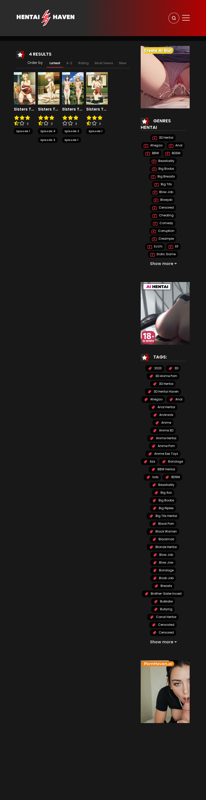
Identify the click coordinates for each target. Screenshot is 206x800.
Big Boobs (166, 168)
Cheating (166, 215)
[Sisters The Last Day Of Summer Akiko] (24, 88)
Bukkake (166, 601)
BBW (155, 153)
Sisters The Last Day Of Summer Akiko (24, 109)
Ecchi (157, 246)
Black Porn (166, 523)
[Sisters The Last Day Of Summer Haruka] (97, 88)
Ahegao (156, 145)
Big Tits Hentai (166, 516)
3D (176, 368)
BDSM (175, 153)
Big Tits (166, 184)
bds (155, 477)
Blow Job (166, 192)
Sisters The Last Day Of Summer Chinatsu (49, 109)
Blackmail (166, 539)
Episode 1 (23, 131)
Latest (54, 63)
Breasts (166, 586)
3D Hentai (165, 137)
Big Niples (166, 508)
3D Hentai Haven (166, 391)
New (122, 63)
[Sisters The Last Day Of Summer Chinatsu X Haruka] (73, 88)
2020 (157, 368)
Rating (83, 63)
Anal (178, 145)
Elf (176, 246)
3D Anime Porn (166, 376)
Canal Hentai (165, 617)
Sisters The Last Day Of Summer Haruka (97, 109)
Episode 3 (47, 140)
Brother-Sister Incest (166, 593)
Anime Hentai (165, 438)
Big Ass (166, 492)
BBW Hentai (166, 469)
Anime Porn (166, 446)
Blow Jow (165, 562)
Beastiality (166, 161)
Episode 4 (47, 131)
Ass (152, 461)
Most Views (104, 63)
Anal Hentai (166, 407)
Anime (166, 422)
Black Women (166, 531)
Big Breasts (166, 176)
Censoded (165, 625)
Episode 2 (72, 131)
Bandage (175, 461)
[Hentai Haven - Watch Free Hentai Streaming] (45, 17)
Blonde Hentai (166, 547)
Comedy (166, 223)
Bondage (166, 570)
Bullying (165, 609)
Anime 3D (165, 430)
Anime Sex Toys (165, 454)
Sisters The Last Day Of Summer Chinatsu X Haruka (73, 109)
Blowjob (166, 200)
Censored (166, 207)
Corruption (165, 231)
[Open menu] (186, 18)
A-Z (69, 63)
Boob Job (166, 578)
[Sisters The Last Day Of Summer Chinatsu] (49, 88)
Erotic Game (166, 254)
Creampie (166, 238)
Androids (166, 415)
